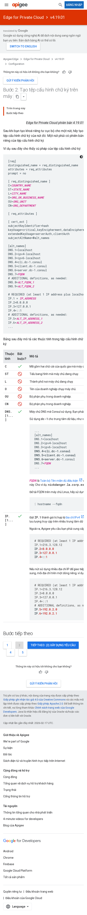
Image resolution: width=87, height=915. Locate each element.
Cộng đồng (10, 777)
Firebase (8, 864)
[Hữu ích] (64, 72)
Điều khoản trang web (39, 891)
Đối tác (7, 754)
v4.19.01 (57, 17)
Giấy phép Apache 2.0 (50, 703)
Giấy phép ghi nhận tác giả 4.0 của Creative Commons (34, 699)
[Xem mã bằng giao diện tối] (81, 156)
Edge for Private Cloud (23, 17)
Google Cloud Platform (17, 870)
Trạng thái (9, 789)
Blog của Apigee (13, 825)
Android (8, 851)
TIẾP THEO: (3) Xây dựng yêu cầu (53, 645)
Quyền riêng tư (12, 891)
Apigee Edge (10, 59)
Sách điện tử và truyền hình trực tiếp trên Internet (34, 760)
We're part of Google (16, 741)
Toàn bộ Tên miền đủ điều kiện (59, 480)
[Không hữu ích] (70, 72)
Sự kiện (8, 748)
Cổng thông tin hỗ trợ (16, 796)
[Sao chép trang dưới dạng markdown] (17, 96)
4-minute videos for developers (23, 819)
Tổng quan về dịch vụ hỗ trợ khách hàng (28, 783)
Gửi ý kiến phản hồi (20, 80)
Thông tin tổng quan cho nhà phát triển (27, 812)
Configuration (16, 63)
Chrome (8, 857)
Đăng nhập (74, 4)
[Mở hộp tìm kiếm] (60, 4)
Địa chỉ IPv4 (73, 517)
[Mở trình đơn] (6, 5)
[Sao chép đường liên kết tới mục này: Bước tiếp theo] (37, 633)
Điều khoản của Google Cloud (23, 898)
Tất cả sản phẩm (14, 877)
